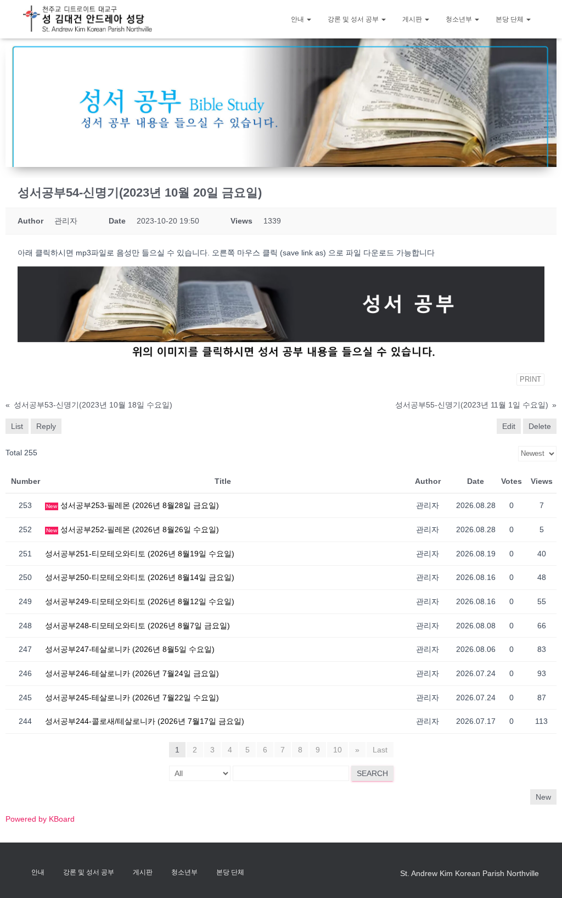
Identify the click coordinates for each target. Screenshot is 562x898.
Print (530, 379)
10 (337, 749)
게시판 (413, 19)
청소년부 (460, 19)
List (17, 426)
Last (380, 749)
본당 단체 (510, 19)
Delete (540, 426)
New (543, 797)
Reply (46, 426)
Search (372, 773)
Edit (508, 426)
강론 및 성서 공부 (354, 19)
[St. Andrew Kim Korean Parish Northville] (87, 18)
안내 (298, 19)
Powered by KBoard (40, 819)
